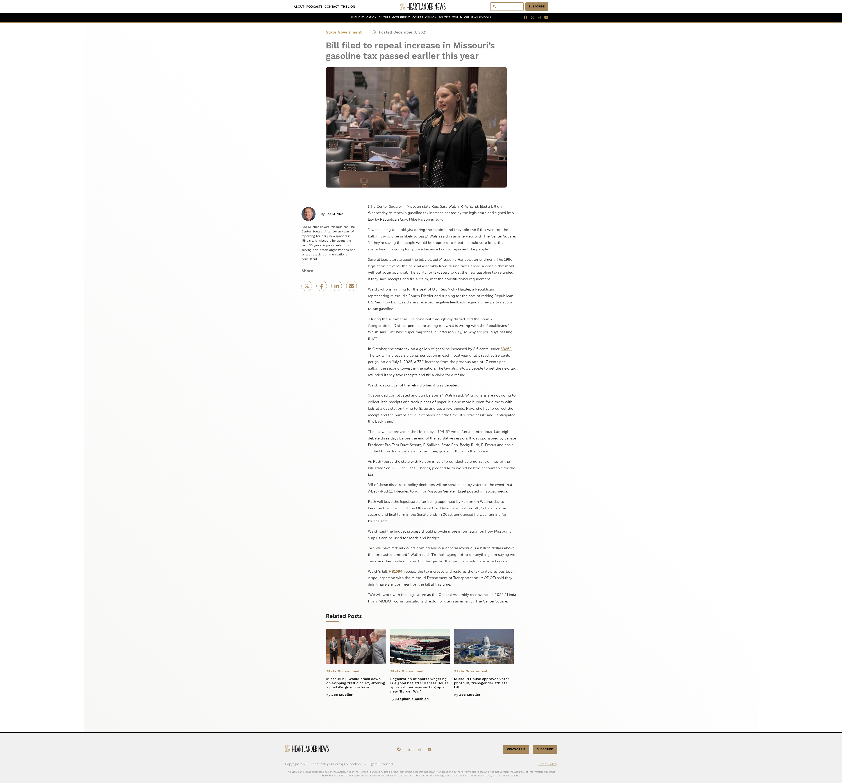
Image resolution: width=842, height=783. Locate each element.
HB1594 (395, 571)
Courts (417, 17)
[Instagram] (537, 17)
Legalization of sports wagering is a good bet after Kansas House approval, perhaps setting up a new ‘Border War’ (419, 685)
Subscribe (537, 6)
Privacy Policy (547, 764)
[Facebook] (523, 17)
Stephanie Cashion (412, 699)
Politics (444, 17)
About (299, 7)
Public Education (363, 17)
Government (401, 17)
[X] (530, 17)
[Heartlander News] (421, 6)
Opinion (430, 17)
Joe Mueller (334, 214)
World (457, 17)
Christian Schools (477, 17)
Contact (332, 7)
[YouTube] (544, 17)
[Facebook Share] (322, 287)
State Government (344, 32)
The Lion (348, 7)
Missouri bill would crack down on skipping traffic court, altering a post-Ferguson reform (355, 683)
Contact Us (516, 749)
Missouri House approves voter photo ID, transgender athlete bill (481, 683)
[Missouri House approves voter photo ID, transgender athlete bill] (484, 646)
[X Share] (307, 287)
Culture (384, 17)
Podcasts (314, 7)
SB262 (506, 349)
